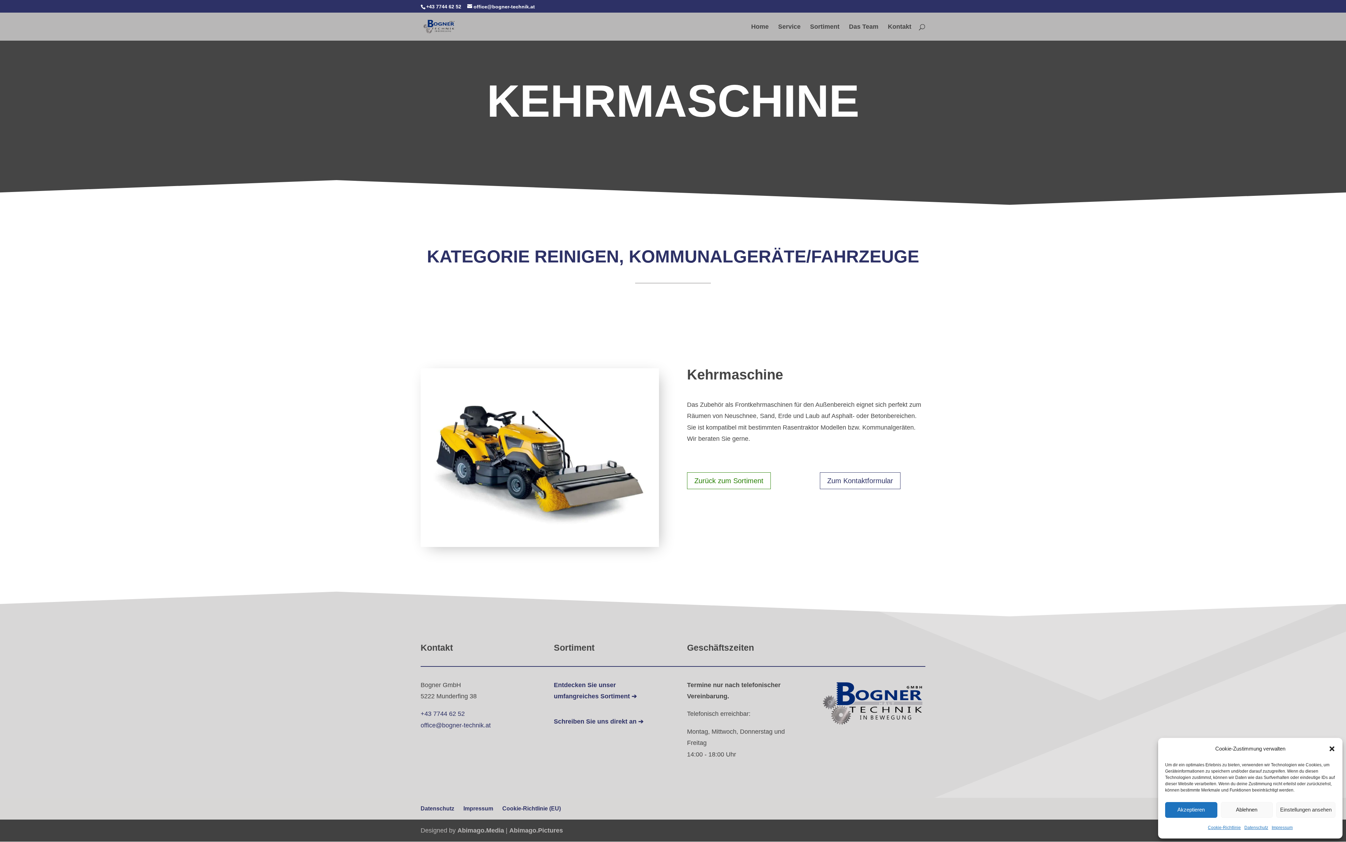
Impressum (1282, 827)
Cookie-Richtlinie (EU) (531, 809)
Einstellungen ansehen (1306, 810)
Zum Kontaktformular (860, 481)
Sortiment (824, 27)
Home (760, 27)
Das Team (863, 27)
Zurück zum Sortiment (728, 481)
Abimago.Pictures (536, 830)
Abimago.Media (480, 830)
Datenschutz (1256, 827)
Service (789, 27)
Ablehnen (1246, 810)
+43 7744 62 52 (443, 713)
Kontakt (899, 27)
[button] (1331, 748)
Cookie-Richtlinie (1224, 827)
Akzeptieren (1191, 810)
